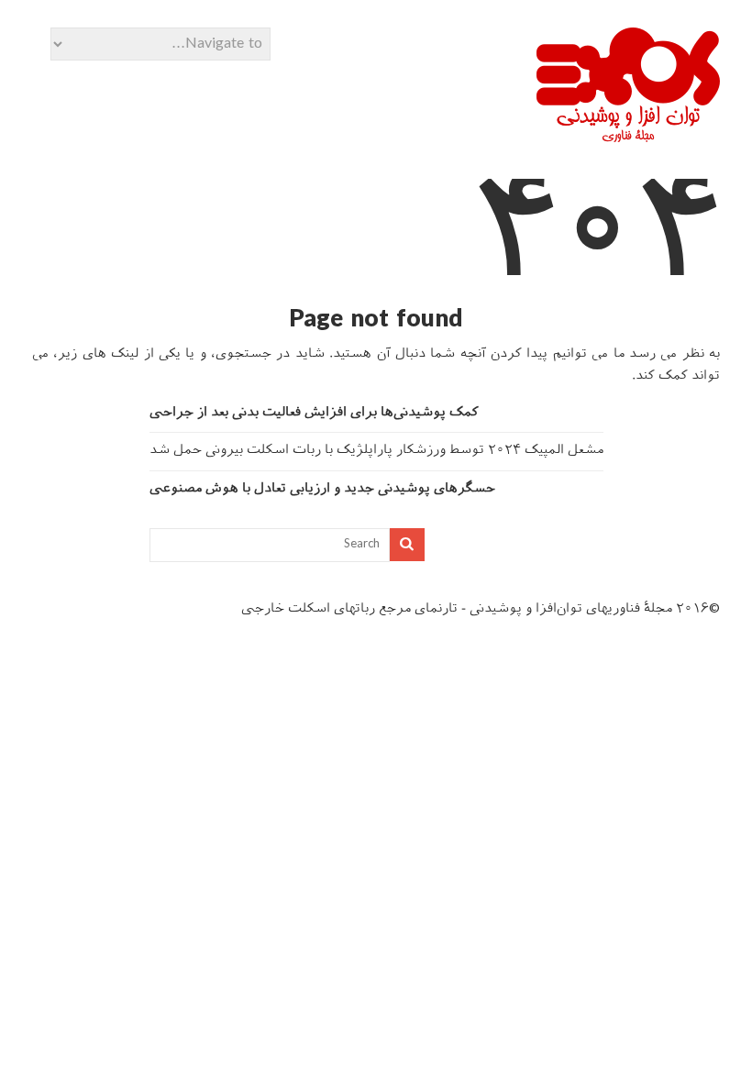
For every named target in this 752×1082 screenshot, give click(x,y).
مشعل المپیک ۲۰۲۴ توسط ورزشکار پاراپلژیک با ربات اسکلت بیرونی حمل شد (376, 450)
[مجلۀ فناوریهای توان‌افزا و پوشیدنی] (628, 136)
